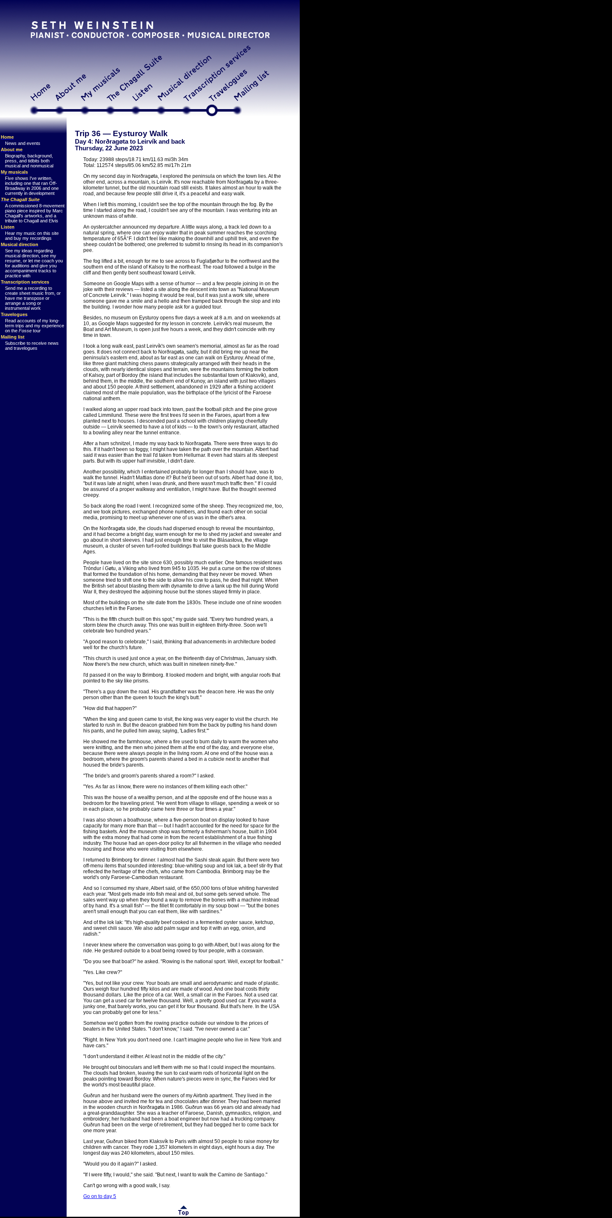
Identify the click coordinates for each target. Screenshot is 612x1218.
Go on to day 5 (99, 1196)
